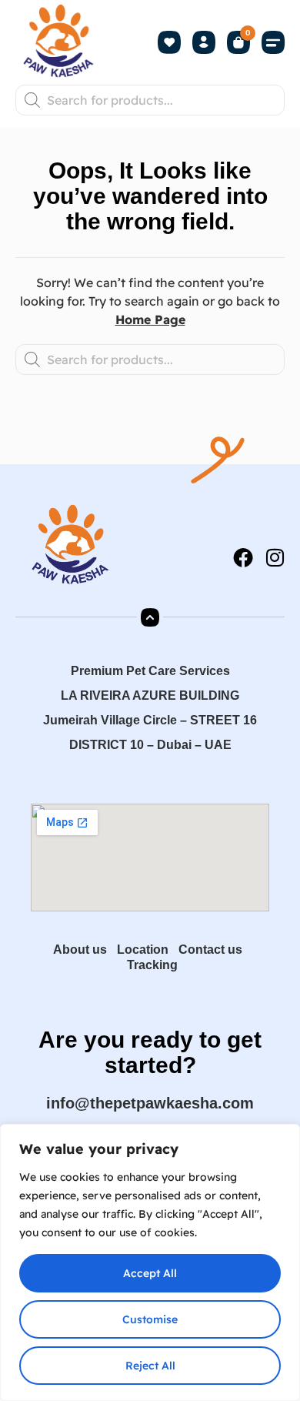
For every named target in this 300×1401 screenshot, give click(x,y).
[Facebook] (243, 557)
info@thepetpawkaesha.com (150, 1103)
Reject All (150, 1366)
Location (142, 949)
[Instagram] (275, 557)
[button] (273, 42)
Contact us (210, 949)
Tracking (152, 964)
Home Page (150, 319)
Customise (150, 1319)
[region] (150, 1262)
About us (80, 949)
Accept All (150, 1273)
